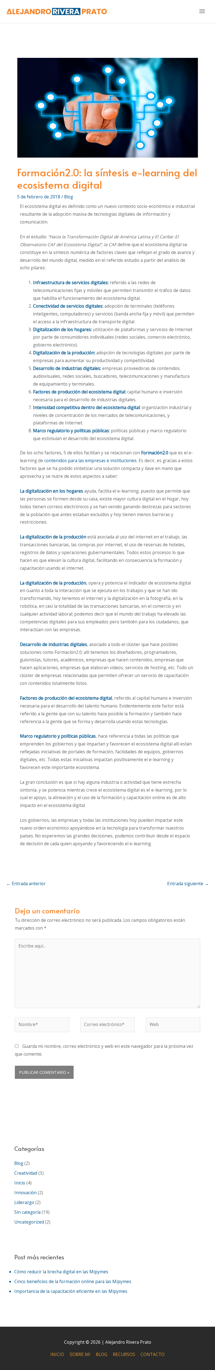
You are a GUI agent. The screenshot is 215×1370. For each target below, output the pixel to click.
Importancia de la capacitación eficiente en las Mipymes (70, 1291)
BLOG (101, 1354)
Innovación (25, 1192)
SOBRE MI (80, 1354)
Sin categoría (27, 1212)
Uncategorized (29, 1222)
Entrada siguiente (188, 883)
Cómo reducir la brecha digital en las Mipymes (61, 1272)
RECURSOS (124, 1354)
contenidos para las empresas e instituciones (90, 460)
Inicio (19, 1183)
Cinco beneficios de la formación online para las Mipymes (72, 1281)
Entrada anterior (26, 883)
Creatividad (25, 1173)
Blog (68, 197)
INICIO (57, 1354)
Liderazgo (24, 1202)
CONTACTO (153, 1354)
